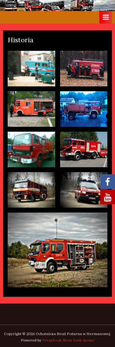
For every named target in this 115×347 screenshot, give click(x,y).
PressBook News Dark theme (68, 340)
